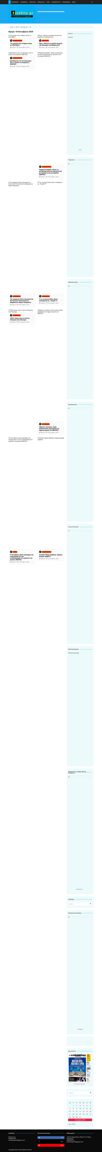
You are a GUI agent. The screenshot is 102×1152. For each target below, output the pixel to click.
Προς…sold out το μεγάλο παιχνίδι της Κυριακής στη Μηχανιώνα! (50, 44)
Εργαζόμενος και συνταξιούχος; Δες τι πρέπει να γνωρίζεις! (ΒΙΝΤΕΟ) (21, 62)
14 (70, 1111)
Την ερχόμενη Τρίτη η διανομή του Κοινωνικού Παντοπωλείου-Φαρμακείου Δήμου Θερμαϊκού (21, 300)
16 (76, 1111)
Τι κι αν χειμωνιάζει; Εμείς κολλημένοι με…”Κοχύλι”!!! (48, 300)
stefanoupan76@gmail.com (16, 1140)
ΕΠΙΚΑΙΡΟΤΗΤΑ (56, 2)
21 (70, 1114)
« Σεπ (69, 1124)
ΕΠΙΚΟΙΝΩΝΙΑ (66, 2)
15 (73, 1111)
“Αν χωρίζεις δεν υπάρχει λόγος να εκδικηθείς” (21, 44)
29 (73, 1117)
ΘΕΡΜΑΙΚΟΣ (15, 2)
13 (90, 1108)
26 (87, 1114)
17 (80, 1111)
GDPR (73, 2)
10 (80, 1108)
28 (70, 1117)
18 (83, 1111)
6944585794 (12, 1138)
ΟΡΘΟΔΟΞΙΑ (41, 2)
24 (80, 1114)
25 (83, 1114)
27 (90, 1114)
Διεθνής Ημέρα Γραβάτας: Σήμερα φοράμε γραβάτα (50, 555)
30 (76, 1117)
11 (83, 1108)
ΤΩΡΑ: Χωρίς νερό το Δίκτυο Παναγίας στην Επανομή (20, 319)
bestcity (14, 47)
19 (87, 1111)
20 (90, 1111)
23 (76, 1114)
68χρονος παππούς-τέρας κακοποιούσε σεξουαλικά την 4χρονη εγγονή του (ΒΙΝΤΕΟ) (49, 428)
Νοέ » (74, 1124)
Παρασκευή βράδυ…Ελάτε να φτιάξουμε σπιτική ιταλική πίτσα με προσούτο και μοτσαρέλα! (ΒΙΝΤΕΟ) (50, 172)
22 (73, 1114)
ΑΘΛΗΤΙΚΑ (32, 2)
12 (87, 1108)
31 (80, 1117)
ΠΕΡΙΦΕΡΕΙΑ (24, 2)
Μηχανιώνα (12, 1137)
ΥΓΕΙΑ (48, 2)
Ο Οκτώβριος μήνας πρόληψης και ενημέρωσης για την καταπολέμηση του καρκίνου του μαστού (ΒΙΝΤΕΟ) (21, 557)
